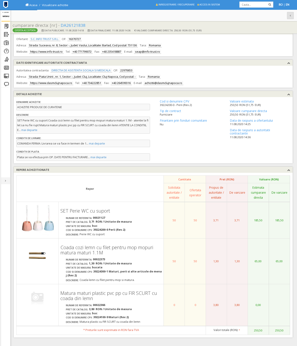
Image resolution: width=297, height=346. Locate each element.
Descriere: (72, 234)
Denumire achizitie (28, 102)
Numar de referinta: (79, 218)
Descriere (22, 114)
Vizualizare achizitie (55, 5)
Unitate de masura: (78, 226)
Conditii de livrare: (28, 138)
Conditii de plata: (28, 151)
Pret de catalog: (77, 221)
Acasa (33, 5)
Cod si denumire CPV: (79, 230)
